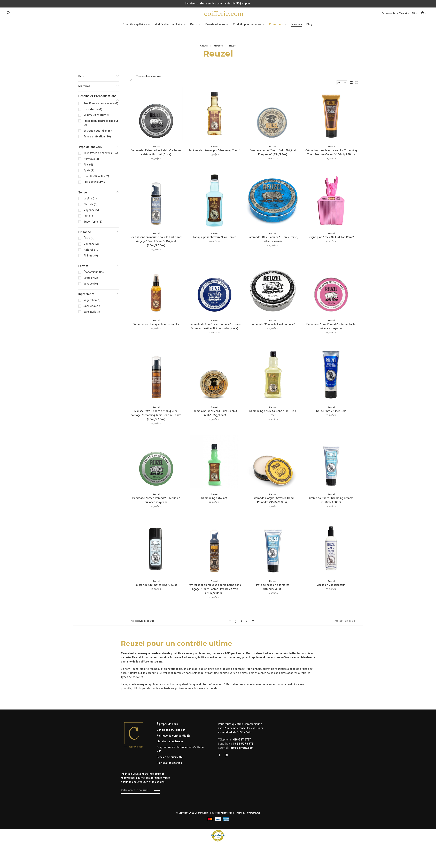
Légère (90, 198)
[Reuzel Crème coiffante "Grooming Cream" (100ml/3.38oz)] (331, 462)
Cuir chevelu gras (95, 182)
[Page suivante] (253, 621)
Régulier (91, 278)
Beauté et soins (215, 24)
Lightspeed (228, 813)
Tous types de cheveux (100, 153)
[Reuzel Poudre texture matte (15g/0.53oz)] (156, 549)
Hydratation (92, 109)
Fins (88, 165)
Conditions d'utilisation (171, 730)
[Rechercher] (9, 13)
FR (413, 13)
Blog (309, 24)
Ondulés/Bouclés (96, 176)
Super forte (92, 222)
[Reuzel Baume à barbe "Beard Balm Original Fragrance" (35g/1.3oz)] (272, 114)
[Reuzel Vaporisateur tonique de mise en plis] (156, 288)
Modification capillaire (168, 24)
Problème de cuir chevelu (100, 103)
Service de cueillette (170, 757)
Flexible (90, 204)
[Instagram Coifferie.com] (226, 755)
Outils (194, 24)
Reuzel (232, 45)
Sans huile (91, 312)
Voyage (90, 284)
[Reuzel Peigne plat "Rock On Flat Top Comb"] (331, 201)
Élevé (88, 238)
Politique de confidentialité (174, 736)
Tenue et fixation (97, 136)
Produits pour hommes (247, 24)
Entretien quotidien (97, 131)
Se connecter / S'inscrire (395, 13)
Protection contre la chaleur (100, 123)
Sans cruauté (93, 306)
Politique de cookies (169, 763)
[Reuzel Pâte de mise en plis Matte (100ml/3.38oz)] (272, 549)
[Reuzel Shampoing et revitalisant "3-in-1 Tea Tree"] (272, 375)
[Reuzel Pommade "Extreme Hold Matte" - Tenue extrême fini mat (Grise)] (156, 114)
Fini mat (90, 256)
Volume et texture (97, 115)
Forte (88, 216)
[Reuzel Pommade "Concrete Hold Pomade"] (272, 288)
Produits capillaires (135, 24)
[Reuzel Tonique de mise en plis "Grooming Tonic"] (214, 114)
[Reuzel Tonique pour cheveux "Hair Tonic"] (214, 201)
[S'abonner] (156, 790)
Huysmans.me (253, 813)
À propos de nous (167, 724)
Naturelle (91, 250)
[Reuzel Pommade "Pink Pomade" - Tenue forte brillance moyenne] (331, 288)
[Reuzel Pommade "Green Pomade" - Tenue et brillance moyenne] (156, 462)
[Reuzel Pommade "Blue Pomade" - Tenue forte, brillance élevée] (272, 201)
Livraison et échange (170, 741)
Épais (88, 170)
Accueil (204, 45)
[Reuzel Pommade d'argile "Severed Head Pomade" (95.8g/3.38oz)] (272, 462)
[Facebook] (219, 755)
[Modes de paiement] (210, 820)
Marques (296, 24)
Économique (93, 272)
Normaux (91, 159)
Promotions (276, 24)
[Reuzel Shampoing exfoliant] (214, 462)
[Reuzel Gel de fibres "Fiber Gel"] (331, 375)
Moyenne (91, 210)
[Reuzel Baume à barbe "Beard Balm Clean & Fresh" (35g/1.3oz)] (214, 375)
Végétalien (91, 300)
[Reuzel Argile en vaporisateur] (331, 549)
